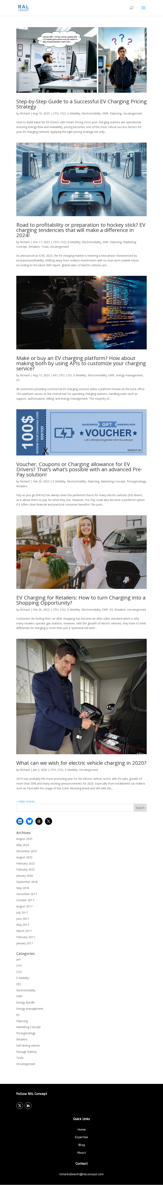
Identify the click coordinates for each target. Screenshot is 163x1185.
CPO (56, 113)
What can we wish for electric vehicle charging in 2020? (81, 762)
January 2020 (24, 875)
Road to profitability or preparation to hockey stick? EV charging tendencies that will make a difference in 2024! (81, 230)
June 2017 (22, 919)
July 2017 (22, 912)
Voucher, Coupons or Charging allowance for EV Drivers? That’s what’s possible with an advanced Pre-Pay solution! (79, 469)
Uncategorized (132, 113)
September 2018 (27, 882)
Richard (25, 113)
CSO (63, 113)
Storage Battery (26, 1052)
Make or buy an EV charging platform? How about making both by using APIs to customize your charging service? (81, 363)
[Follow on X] (19, 1105)
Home (82, 1129)
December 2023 (26, 851)
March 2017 (24, 931)
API (55, 375)
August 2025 (24, 839)
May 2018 (22, 888)
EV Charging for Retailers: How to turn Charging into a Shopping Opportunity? (81, 600)
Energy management (129, 375)
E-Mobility (73, 113)
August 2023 (24, 857)
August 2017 (24, 906)
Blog (81, 1145)
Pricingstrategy (136, 481)
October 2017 (25, 900)
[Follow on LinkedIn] (28, 1105)
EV (17, 380)
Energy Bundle (25, 1002)
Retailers (34, 246)
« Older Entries (25, 801)
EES (18, 984)
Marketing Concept (113, 481)
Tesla (44, 246)
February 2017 (25, 937)
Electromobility (91, 113)
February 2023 (25, 863)
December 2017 (26, 894)
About (81, 1152)
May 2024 (22, 845)
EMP (105, 113)
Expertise (81, 1137)
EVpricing (115, 113)
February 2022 (25, 869)
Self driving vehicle (28, 1045)
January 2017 (24, 943)
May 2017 (22, 925)
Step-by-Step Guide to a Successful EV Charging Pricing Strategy (81, 104)
